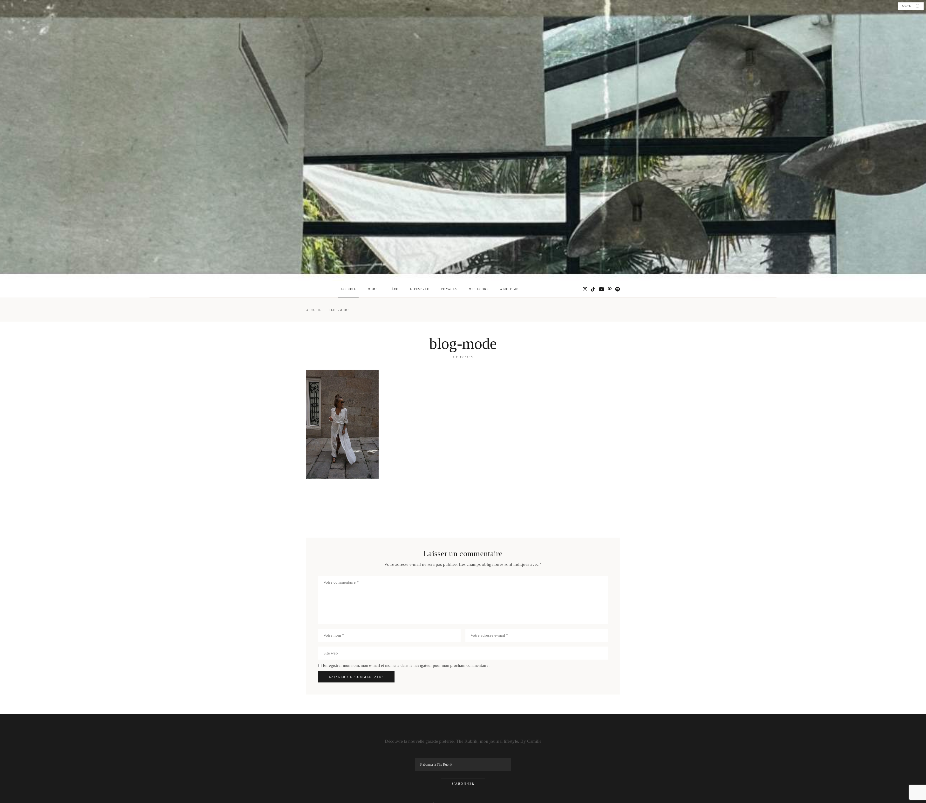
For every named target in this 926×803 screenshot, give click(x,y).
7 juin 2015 (463, 357)
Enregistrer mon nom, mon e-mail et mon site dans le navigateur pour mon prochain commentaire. (406, 665)
